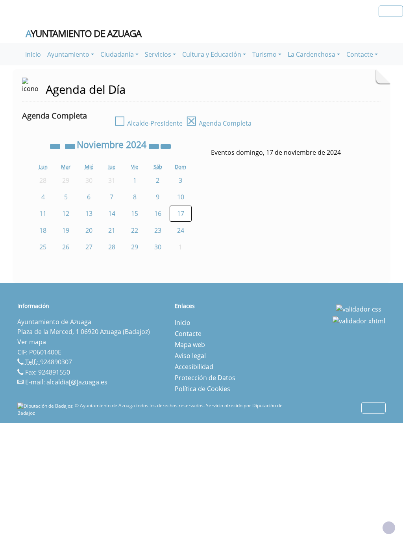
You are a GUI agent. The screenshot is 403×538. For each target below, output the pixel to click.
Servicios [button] (158, 54)
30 (157, 247)
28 (111, 247)
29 (134, 247)
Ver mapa (31, 342)
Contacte (188, 333)
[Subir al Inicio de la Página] (389, 527)
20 (88, 230)
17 (180, 213)
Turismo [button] (264, 54)
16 (157, 213)
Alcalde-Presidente (148, 123)
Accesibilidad (194, 366)
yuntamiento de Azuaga (83, 33)
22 (134, 230)
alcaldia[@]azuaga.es (76, 382)
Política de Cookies (202, 388)
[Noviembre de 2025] (155, 145)
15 (134, 213)
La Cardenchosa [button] (311, 54)
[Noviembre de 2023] (56, 145)
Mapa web (190, 344)
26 (65, 247)
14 (111, 213)
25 (42, 247)
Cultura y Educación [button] (211, 54)
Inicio (33, 54)
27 (88, 247)
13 (88, 213)
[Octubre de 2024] (71, 145)
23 (157, 230)
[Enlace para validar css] (358, 308)
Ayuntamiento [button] (68, 54)
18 (42, 230)
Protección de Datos (205, 377)
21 (111, 230)
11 (42, 213)
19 (65, 230)
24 (180, 230)
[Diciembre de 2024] (166, 145)
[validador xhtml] (359, 320)
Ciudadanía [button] (117, 54)
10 (180, 197)
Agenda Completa (218, 123)
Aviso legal (190, 355)
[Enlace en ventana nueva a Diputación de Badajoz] (46, 405)
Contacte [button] (359, 54)
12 (65, 213)
